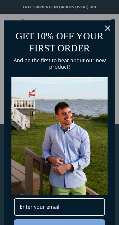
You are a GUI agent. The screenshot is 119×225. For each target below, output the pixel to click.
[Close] (107, 28)
